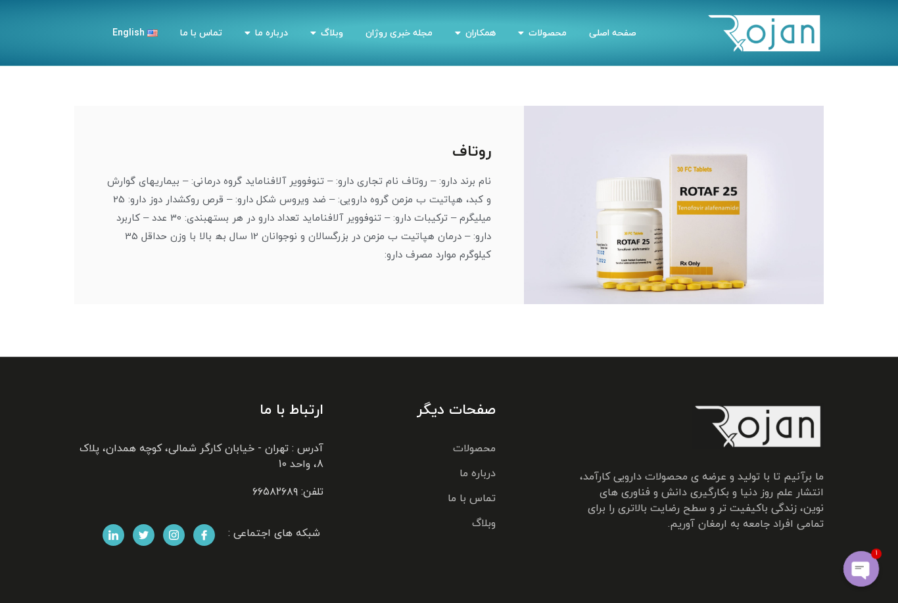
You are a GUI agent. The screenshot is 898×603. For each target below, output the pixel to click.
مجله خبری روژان (399, 33)
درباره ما (271, 33)
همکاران (480, 33)
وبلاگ (332, 33)
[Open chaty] (861, 569)
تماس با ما (201, 33)
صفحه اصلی (612, 33)
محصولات (548, 33)
